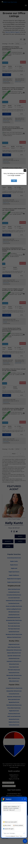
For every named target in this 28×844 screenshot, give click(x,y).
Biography (8, 541)
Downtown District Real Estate (14, 600)
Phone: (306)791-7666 (9, 782)
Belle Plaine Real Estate (14, 647)
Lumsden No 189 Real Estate (14, 661)
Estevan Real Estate (14, 693)
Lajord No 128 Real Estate (14, 655)
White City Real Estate (14, 678)
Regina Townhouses (14, 575)
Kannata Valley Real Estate (14, 653)
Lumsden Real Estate (14, 658)
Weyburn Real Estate (14, 722)
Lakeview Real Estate (14, 614)
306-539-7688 (18, 363)
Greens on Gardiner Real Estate (14, 606)
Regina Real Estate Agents (14, 578)
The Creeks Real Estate (14, 626)
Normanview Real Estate (14, 617)
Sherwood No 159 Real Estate (14, 675)
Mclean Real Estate (14, 664)
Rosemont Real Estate (14, 623)
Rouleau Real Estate (14, 672)
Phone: (10, 528)
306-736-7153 (6, 241)
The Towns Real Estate (14, 628)
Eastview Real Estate (14, 603)
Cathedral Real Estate (14, 592)
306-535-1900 (6, 81)
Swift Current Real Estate (14, 716)
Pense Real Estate (14, 667)
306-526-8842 (6, 441)
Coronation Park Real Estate (14, 595)
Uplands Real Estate (14, 631)
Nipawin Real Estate (14, 702)
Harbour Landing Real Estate (14, 609)
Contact (20, 541)
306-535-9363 (6, 161)
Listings (8, 546)
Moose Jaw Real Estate (14, 699)
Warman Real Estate (14, 719)
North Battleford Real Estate (14, 705)
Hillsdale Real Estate (14, 612)
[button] (8, 783)
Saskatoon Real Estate (14, 713)
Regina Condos (14, 561)
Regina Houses (14, 565)
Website (20, 536)
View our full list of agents (12, 32)
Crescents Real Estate (14, 597)
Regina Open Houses (14, 571)
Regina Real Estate (14, 710)
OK (14, 180)
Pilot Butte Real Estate (14, 669)
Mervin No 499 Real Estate (14, 696)
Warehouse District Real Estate (14, 634)
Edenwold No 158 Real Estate (14, 650)
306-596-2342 (6, 402)
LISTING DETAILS (6, 74)
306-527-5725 (18, 81)
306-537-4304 (6, 363)
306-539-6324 (6, 282)
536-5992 (5, 322)
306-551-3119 (6, 202)
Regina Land (14, 568)
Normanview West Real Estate (14, 620)
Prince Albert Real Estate (14, 708)
